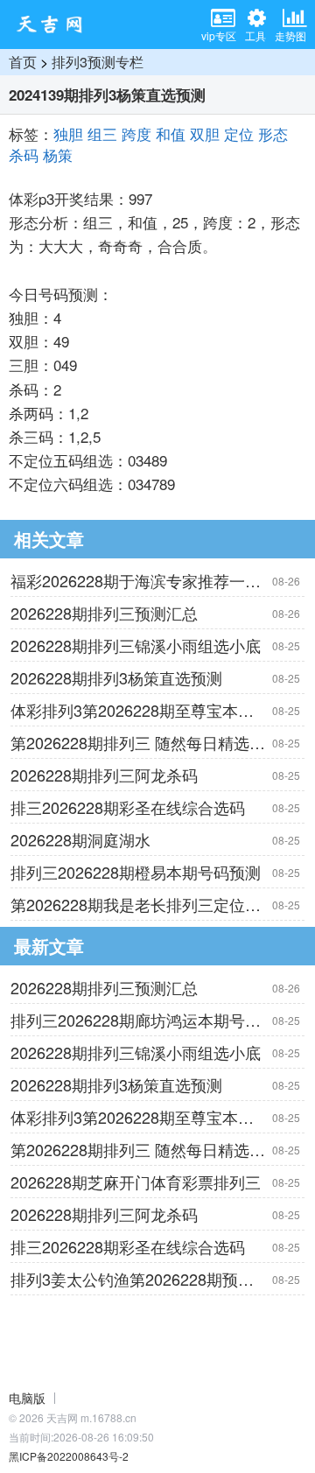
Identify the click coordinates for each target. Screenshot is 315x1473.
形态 (273, 133)
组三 (102, 133)
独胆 (68, 133)
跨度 (136, 133)
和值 (171, 133)
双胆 (205, 133)
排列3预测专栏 (98, 62)
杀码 (23, 154)
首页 (23, 62)
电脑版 (27, 1398)
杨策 (58, 154)
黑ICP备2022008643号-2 (69, 1455)
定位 (239, 133)
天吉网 (55, 24)
